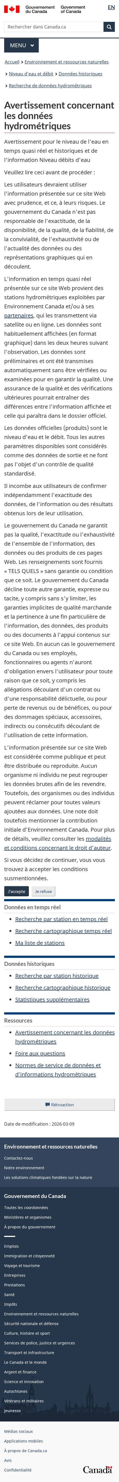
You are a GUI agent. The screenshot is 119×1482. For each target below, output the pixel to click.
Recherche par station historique (57, 975)
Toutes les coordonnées (26, 1207)
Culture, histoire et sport (27, 1333)
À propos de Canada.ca (25, 1450)
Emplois (11, 1246)
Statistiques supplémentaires (52, 999)
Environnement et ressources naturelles (67, 62)
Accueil (12, 62)
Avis (8, 1460)
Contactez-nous (18, 1158)
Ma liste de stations (40, 943)
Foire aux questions (40, 1053)
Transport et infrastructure (29, 1352)
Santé (9, 1294)
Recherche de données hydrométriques (50, 86)
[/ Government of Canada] (44, 9)
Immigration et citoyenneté (29, 1255)
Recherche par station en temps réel (61, 919)
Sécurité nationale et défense (31, 1323)
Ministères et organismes (27, 1217)
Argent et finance (20, 1372)
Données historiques (80, 74)
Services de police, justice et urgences (39, 1343)
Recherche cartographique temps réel (63, 931)
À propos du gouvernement (29, 1226)
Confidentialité (18, 1470)
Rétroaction (67, 1106)
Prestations (14, 1284)
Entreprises (14, 1275)
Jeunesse (12, 1410)
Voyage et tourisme (22, 1265)
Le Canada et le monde (25, 1362)
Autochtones (15, 1391)
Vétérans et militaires (24, 1401)
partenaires (18, 315)
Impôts (10, 1304)
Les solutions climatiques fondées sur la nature (48, 1177)
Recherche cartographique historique (62, 987)
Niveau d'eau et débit (31, 74)
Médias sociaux (18, 1431)
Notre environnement (24, 1167)
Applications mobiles (23, 1441)
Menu (24, 45)
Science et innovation (24, 1381)
